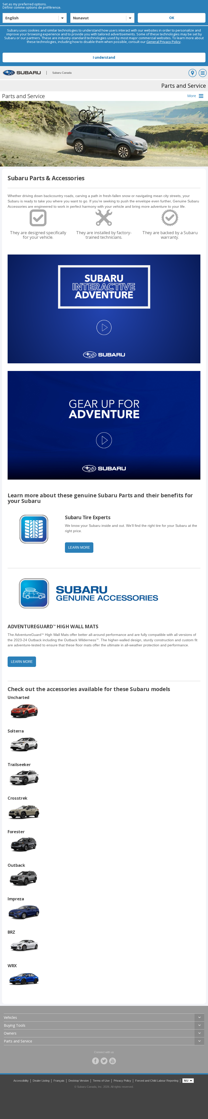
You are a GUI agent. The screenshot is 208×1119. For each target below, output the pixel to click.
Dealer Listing (41, 1080)
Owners (10, 1033)
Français (59, 1080)
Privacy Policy (122, 1080)
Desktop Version (78, 1080)
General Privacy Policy (163, 41)
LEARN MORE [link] (79, 547)
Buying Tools (14, 1025)
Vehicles (10, 1017)
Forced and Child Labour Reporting (156, 1080)
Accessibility (21, 1080)
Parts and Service (18, 1041)
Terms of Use (101, 1080)
